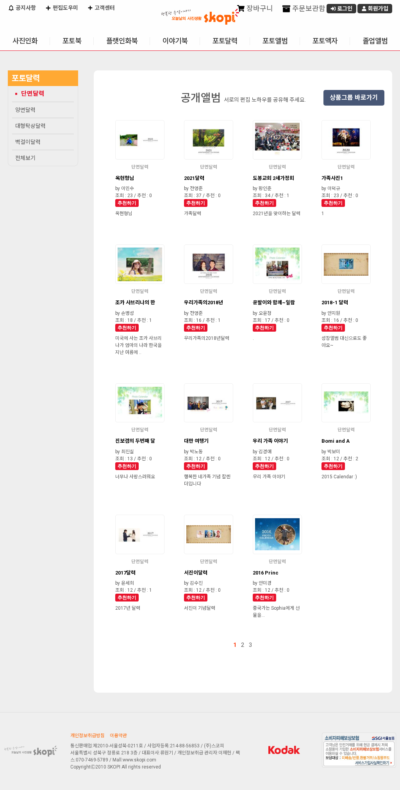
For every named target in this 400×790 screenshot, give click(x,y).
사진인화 (25, 41)
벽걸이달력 (28, 142)
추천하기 (127, 203)
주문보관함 (308, 8)
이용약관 (118, 735)
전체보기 (25, 158)
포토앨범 (275, 41)
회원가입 (377, 8)
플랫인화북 (122, 41)
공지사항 (25, 8)
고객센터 (104, 8)
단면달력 (33, 93)
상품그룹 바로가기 (354, 97)
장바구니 (259, 8)
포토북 (71, 41)
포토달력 (225, 41)
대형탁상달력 (30, 126)
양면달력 (25, 110)
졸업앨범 (375, 41)
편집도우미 (65, 8)
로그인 (344, 8)
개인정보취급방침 (87, 735)
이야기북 (175, 41)
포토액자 (325, 41)
